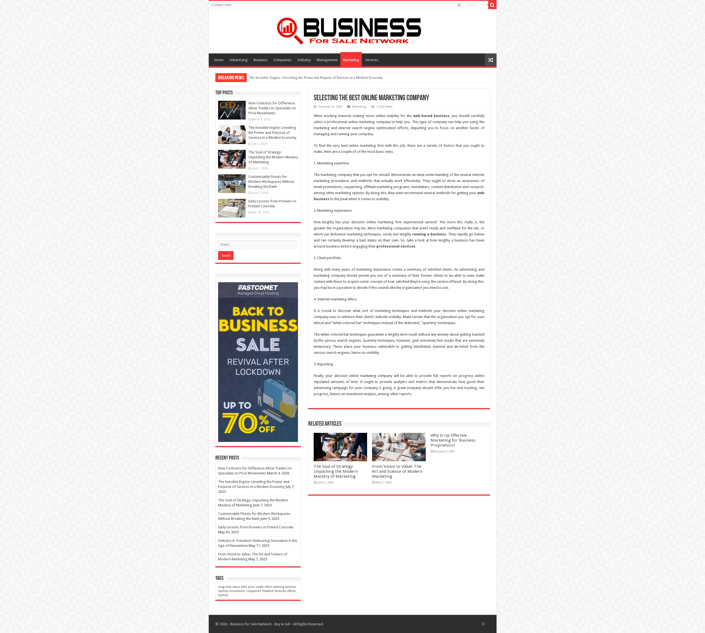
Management (327, 60)
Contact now (221, 5)
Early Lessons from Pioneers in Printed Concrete (255, 527)
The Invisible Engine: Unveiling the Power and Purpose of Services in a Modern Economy (316, 77)
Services (371, 60)
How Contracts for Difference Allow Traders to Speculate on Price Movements (272, 108)
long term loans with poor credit (241, 587)
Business (260, 60)
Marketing (351, 60)
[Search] (492, 5)
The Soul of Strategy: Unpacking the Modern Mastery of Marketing (336, 471)
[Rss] (459, 5)
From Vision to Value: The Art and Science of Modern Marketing (397, 471)
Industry (304, 60)
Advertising (239, 60)
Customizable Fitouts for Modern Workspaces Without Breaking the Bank (271, 182)
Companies (282, 60)
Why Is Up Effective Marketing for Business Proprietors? (453, 440)
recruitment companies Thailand (251, 591)
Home (219, 60)
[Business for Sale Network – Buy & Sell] (352, 30)
